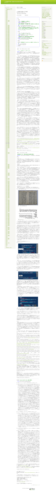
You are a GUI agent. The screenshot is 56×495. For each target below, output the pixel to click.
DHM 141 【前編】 (8, 201)
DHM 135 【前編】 (8, 192)
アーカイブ (44, 9)
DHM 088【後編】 (8, 137)
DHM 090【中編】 (8, 140)
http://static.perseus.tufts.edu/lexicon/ (24, 465)
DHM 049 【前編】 (8, 74)
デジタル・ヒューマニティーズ (45, 12)
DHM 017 (7, 24)
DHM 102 (7, 155)
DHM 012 (7, 19)
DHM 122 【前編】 (8, 174)
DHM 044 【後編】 (8, 67)
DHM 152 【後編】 (8, 219)
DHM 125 (7, 177)
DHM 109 (7, 161)
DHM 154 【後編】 (8, 222)
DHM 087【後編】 (8, 135)
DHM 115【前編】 (8, 167)
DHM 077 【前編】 (8, 118)
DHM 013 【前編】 (8, 20)
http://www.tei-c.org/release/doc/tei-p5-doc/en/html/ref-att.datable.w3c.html (25, 360)
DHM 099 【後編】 (8, 153)
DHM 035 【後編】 (8, 53)
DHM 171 (43, 31)
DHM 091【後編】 (8, 144)
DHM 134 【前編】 (8, 190)
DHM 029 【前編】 (8, 42)
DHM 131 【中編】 (8, 184)
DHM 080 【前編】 (8, 123)
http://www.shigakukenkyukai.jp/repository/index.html (23, 142)
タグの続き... (50, 18)
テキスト (45, 10)
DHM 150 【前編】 (8, 214)
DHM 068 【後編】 (8, 105)
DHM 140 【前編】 (8, 199)
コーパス (43, 10)
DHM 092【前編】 (8, 145)
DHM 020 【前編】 (8, 28)
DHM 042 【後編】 (8, 64)
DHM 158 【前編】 (8, 227)
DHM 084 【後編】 (8, 130)
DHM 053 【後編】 (8, 81)
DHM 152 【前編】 (8, 218)
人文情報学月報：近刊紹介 (9, 247)
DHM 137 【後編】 (8, 196)
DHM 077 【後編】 (8, 119)
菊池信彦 (44, 17)
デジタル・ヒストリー (46, 11)
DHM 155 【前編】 (8, 223)
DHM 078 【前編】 (8, 120)
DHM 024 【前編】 (8, 34)
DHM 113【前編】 (8, 164)
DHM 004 (7, 13)
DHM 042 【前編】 (8, 63)
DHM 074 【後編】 (8, 114)
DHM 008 (7, 16)
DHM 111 (7, 162)
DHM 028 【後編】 (8, 41)
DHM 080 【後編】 (8, 124)
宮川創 (43, 15)
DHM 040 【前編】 (8, 60)
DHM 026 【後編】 (8, 38)
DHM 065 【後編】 (8, 100)
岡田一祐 (43, 16)
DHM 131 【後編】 (8, 186)
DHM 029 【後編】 (8, 43)
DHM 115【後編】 (8, 168)
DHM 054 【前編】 (8, 82)
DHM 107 (7, 159)
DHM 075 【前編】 (8, 115)
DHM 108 (7, 160)
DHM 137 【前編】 (8, 195)
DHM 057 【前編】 (8, 87)
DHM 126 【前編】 (8, 178)
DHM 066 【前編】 (8, 101)
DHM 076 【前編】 (8, 117)
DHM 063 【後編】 (8, 97)
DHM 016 (7, 23)
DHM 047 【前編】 (8, 71)
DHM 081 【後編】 (8, 125)
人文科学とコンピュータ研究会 (45, 13)
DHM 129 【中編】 (8, 181)
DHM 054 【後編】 (8, 83)
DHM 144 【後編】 (8, 206)
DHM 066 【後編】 (8, 102)
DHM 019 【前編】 (8, 26)
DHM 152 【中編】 (8, 217)
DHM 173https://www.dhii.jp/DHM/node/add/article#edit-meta (46, 26)
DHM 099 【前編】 (8, 152)
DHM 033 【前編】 (8, 48)
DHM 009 (7, 17)
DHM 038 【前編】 (8, 57)
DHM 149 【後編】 (8, 213)
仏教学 (43, 14)
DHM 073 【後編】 (8, 113)
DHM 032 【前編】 (8, 47)
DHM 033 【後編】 (8, 49)
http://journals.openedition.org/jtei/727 (32, 337)
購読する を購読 (42, 60)
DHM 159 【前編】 (8, 228)
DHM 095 (7, 149)
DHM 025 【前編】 (8, 36)
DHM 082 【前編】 (8, 126)
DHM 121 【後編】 (8, 173)
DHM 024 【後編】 (8, 35)
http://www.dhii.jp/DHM (22, 481)
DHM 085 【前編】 (8, 131)
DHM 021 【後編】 (8, 30)
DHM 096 (7, 150)
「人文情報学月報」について (9, 9)
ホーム (5, 5)
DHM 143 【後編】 (8, 205)
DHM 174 (7, 244)
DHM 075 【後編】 (8, 116)
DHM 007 (7, 15)
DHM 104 (7, 157)
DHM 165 (7, 236)
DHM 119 (7, 171)
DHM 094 (7, 148)
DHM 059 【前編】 (8, 90)
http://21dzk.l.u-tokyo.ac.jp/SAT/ (29, 467)
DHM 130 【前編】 (8, 183)
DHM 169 (7, 240)
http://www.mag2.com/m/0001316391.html (30, 472)
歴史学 (46, 16)
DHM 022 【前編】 (8, 31)
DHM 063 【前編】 (8, 96)
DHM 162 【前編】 (8, 232)
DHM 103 (7, 156)
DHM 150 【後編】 (8, 215)
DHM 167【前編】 (8, 238)
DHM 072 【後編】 (8, 111)
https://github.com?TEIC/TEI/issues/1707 (21, 364)
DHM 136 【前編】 (8, 194)
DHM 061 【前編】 (8, 93)
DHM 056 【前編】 (8, 85)
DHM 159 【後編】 (8, 229)
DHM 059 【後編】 (8, 91)
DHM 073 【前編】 (8, 112)
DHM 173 (7, 243)
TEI (50, 8)
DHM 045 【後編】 (8, 69)
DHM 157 (7, 226)
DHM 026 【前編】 (8, 37)
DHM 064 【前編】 (8, 98)
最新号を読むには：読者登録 (9, 8)
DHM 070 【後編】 (8, 108)
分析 (44, 14)
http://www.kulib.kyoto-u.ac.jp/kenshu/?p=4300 (27, 144)
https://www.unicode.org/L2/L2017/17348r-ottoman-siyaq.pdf (23, 345)
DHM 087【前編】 (8, 134)
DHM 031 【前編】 (8, 45)
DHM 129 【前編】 (8, 182)
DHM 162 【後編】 (8, 233)
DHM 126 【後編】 (8, 179)
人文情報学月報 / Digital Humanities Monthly (13, 1)
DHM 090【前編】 (8, 141)
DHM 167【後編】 (44, 37)
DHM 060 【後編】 (8, 92)
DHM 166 (7, 237)
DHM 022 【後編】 (8, 32)
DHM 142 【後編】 (8, 203)
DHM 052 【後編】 (8, 80)
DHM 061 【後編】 (8, 94)
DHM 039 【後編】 (8, 59)
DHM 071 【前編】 (8, 109)
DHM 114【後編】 (8, 166)
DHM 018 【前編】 (8, 25)
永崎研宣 (49, 16)
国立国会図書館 (48, 14)
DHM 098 (7, 151)
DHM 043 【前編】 (8, 65)
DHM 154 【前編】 (8, 221)
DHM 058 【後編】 (8, 89)
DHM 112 (7, 163)
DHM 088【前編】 (8, 136)
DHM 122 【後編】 (8, 175)
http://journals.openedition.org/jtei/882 (21, 357)
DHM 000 (7, 10)
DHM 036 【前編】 (8, 54)
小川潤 (45, 15)
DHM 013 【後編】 (8, 21)
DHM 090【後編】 (8, 142)
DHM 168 (7, 239)
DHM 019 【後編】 (8, 27)
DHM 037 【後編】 (8, 56)
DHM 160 (7, 230)
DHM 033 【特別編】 (8, 50)
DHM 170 (7, 241)
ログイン (46, 1)
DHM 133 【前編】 (8, 188)
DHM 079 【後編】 (8, 122)
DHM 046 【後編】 (8, 70)
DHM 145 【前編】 (8, 207)
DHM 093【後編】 (8, 147)
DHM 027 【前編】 (8, 39)
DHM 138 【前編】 (8, 197)
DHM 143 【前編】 (8, 204)
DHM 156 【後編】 (8, 225)
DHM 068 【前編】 (8, 104)
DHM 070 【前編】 (8, 107)
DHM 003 (7, 12)
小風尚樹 (48, 15)
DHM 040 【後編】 (8, 61)
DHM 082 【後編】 (8, 127)
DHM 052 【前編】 (8, 79)
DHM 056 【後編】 (8, 86)
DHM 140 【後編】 (8, 200)
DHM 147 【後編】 (8, 211)
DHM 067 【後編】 (8, 103)
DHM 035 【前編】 (8, 52)
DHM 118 (7, 170)
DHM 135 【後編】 (8, 193)
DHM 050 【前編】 (8, 76)
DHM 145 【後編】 (8, 208)
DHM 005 (7, 14)
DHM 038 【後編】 (8, 58)
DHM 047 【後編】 (8, 72)
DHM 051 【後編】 (8, 78)
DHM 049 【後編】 (8, 75)
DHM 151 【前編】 (8, 216)
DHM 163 (7, 234)
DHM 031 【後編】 (8, 46)
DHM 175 (7, 245)
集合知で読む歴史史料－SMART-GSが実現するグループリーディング (46, 53)
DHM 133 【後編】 (8, 189)
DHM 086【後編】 (8, 133)
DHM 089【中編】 (8, 138)
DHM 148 (7, 212)
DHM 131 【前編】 (8, 185)
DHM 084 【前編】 (8, 129)
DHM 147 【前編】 (8, 210)
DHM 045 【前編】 (8, 68)
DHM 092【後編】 (8, 146)
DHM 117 (7, 169)
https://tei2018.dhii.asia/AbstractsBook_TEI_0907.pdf (23, 353)
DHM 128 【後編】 (8, 180)
